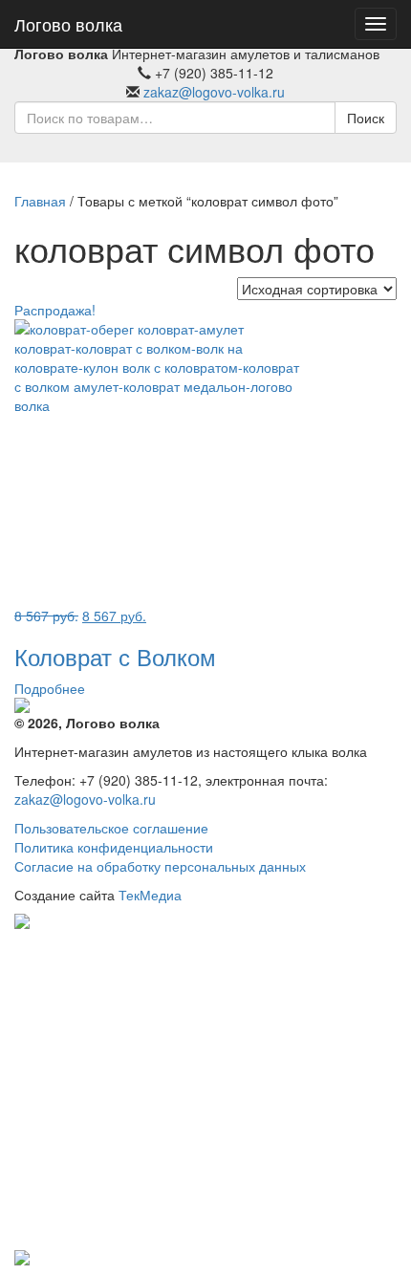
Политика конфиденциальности (113, 846)
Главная (40, 200)
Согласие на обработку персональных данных (160, 865)
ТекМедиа (150, 894)
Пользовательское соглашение (111, 827)
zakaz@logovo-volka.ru (214, 91)
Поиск (365, 117)
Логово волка (68, 23)
